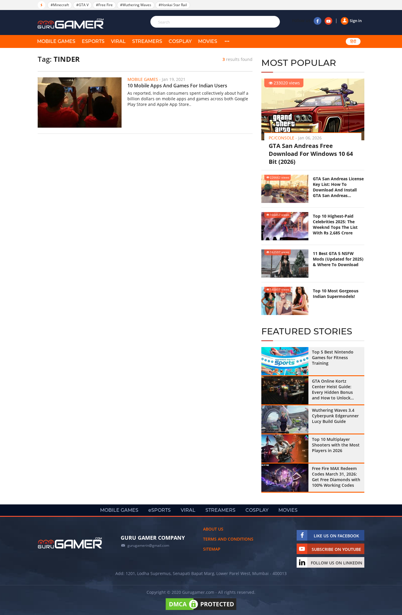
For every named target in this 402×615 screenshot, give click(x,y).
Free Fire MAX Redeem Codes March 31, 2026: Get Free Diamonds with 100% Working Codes (336, 477)
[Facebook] (317, 21)
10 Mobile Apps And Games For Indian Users (177, 85)
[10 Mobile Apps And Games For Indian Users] (80, 102)
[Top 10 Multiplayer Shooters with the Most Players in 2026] (284, 448)
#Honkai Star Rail (173, 4)
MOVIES (207, 41)
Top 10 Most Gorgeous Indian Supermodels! (335, 293)
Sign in (356, 20)
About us (213, 529)
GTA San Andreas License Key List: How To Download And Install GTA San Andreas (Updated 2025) (338, 187)
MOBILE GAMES (56, 41)
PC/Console (281, 138)
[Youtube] (328, 21)
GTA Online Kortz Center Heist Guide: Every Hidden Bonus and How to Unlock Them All (332, 389)
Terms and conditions (228, 539)
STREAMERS (147, 41)
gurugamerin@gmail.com (148, 545)
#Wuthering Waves (135, 4)
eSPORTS (93, 41)
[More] (226, 41)
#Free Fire (104, 4)
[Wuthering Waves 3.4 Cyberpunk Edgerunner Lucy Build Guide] (284, 419)
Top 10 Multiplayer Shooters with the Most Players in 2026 (336, 444)
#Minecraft (60, 4)
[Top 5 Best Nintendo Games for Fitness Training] (284, 361)
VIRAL (118, 41)
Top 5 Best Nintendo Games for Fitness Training (332, 357)
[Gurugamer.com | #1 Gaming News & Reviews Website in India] (71, 24)
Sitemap (211, 549)
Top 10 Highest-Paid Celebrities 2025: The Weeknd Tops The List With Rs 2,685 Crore (335, 224)
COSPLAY (180, 41)
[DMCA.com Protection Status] (201, 610)
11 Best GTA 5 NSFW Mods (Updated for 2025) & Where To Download (338, 259)
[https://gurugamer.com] (70, 543)
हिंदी (353, 41)
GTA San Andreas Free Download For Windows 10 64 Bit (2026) (311, 154)
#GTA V (82, 4)
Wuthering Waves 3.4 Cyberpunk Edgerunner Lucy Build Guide (335, 415)
